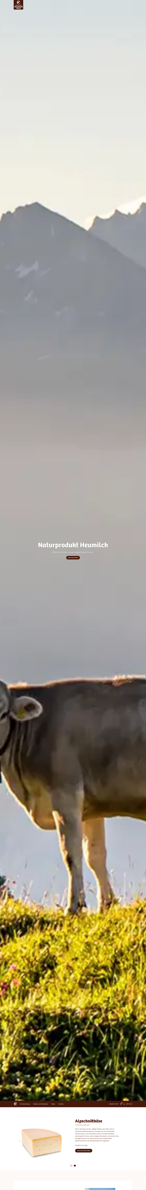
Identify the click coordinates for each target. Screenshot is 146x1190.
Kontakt (60, 1104)
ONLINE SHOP (113, 1104)
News (53, 1104)
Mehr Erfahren (73, 558)
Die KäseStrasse (25, 1104)
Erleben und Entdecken (40, 1104)
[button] (65, 1097)
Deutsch (129, 1104)
